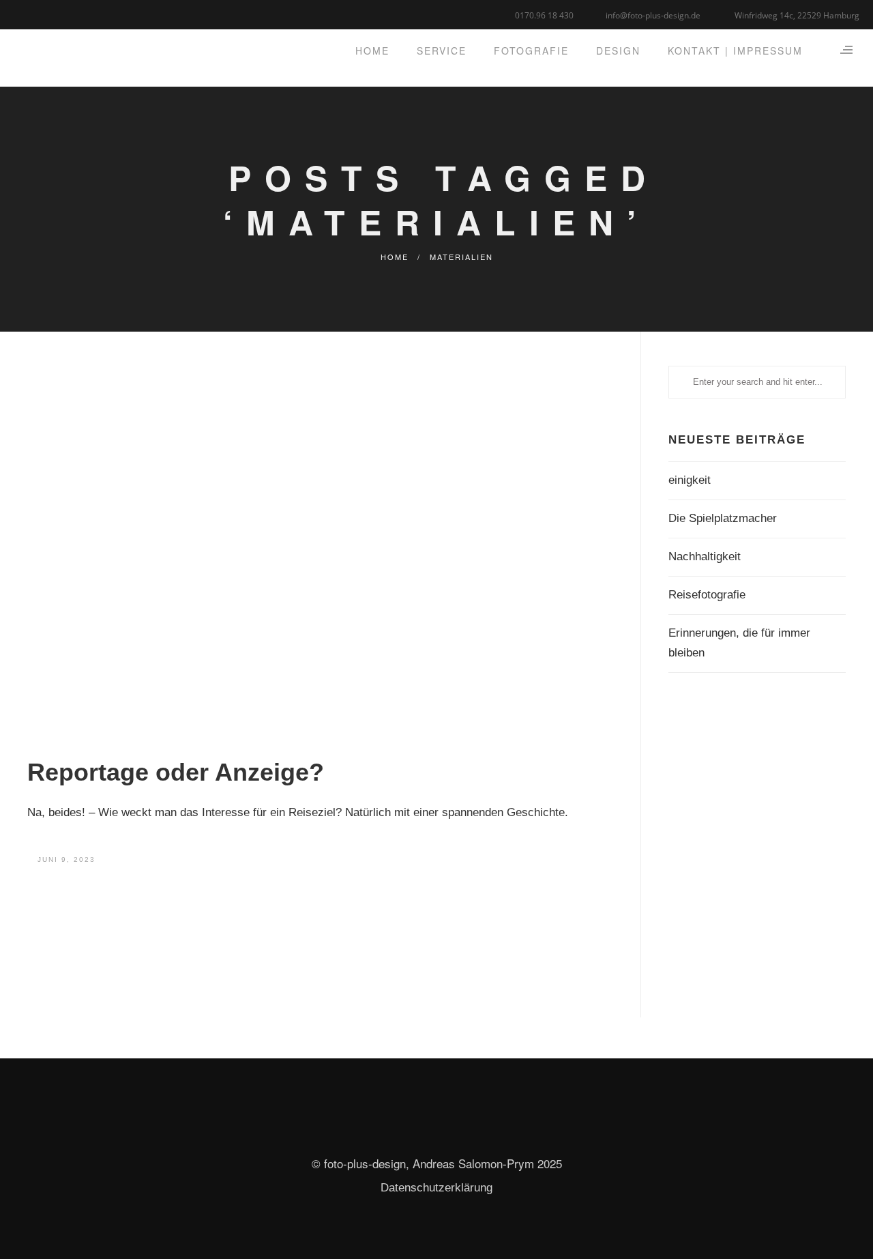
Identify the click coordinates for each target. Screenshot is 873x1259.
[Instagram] (56, 13)
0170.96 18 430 (544, 15)
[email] (73, 13)
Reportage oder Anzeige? (175, 772)
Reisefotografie (706, 594)
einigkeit (689, 480)
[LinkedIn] (39, 13)
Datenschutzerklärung (436, 1187)
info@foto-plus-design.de (653, 15)
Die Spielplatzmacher (722, 518)
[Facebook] (22, 13)
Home (395, 256)
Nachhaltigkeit (704, 556)
